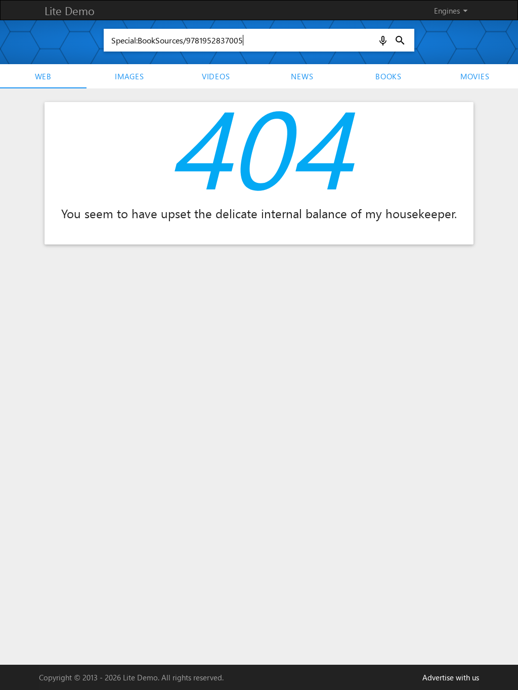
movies (475, 76)
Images (129, 76)
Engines (452, 10)
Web (43, 76)
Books (388, 76)
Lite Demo (70, 10)
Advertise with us (450, 677)
